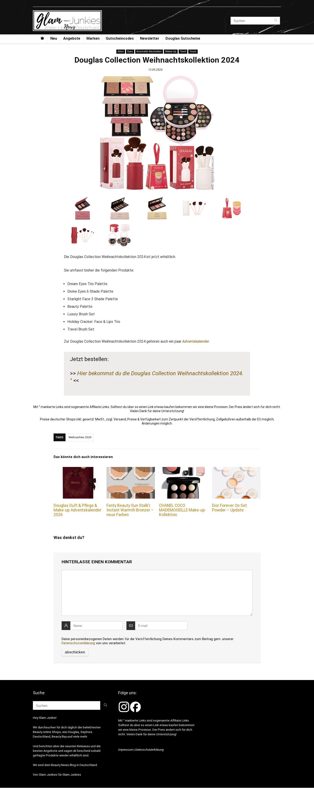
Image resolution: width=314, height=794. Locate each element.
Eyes (130, 51)
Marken (93, 38)
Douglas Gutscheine (183, 38)
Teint (183, 51)
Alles (121, 51)
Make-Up (170, 51)
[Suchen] (275, 21)
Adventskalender (195, 341)
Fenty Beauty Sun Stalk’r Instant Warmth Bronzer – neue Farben (130, 510)
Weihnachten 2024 (80, 437)
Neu (53, 38)
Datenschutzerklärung (78, 643)
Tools (193, 51)
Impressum (125, 749)
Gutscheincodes (120, 38)
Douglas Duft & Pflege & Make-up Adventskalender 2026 (77, 510)
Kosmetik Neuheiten (149, 51)
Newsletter (149, 38)
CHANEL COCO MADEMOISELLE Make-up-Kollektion (182, 510)
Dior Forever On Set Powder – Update (229, 507)
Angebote (71, 38)
